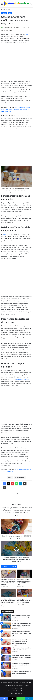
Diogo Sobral (16, 27)
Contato (23, 690)
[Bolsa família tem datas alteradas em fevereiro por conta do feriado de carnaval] (6, 665)
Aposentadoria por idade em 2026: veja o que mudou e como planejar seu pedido (21, 616)
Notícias (8, 9)
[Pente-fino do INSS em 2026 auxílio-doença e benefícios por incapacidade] (6, 658)
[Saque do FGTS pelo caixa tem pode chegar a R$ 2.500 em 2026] (6, 674)
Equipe (18, 690)
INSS (10, 13)
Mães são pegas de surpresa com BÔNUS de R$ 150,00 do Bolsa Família (24, 600)
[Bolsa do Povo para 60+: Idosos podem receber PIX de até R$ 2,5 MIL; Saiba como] (24, 574)
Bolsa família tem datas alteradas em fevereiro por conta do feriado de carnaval (21, 664)
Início (3, 9)
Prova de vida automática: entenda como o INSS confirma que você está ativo (21, 633)
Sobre (13, 690)
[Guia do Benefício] (16, 3)
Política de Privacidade (16, 693)
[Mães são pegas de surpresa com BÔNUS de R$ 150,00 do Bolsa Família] (24, 593)
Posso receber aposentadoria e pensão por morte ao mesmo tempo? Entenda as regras (20, 641)
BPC (26, 34)
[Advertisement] (16, 62)
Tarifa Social (6, 234)
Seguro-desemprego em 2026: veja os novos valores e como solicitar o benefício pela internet (21, 625)
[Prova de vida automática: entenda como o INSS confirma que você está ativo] (6, 634)
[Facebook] (4, 483)
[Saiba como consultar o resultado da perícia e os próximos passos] (6, 650)
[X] (8, 483)
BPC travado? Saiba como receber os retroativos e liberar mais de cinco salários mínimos (15, 109)
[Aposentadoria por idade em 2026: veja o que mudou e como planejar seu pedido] (6, 617)
